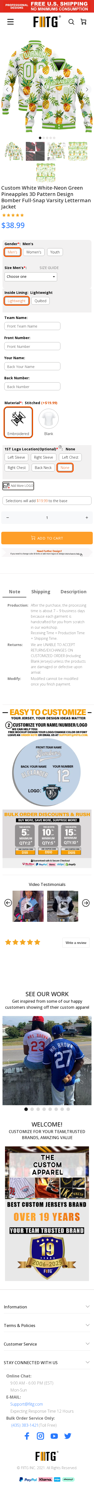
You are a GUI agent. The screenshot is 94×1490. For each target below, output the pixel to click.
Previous (7, 89)
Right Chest (17, 467)
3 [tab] (47, 138)
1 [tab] (40, 138)
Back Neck (43, 467)
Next (86, 89)
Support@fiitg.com (26, 1404)
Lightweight (17, 300)
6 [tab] (56, 1109)
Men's (12, 252)
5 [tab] (54, 138)
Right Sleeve (43, 457)
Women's (33, 252)
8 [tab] (68, 1109)
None (65, 467)
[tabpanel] (47, 86)
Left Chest (70, 457)
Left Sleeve (16, 457)
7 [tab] (62, 1109)
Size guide (49, 267)
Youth (55, 252)
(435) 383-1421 (25, 1425)
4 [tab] (50, 138)
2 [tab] (43, 138)
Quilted (40, 300)
